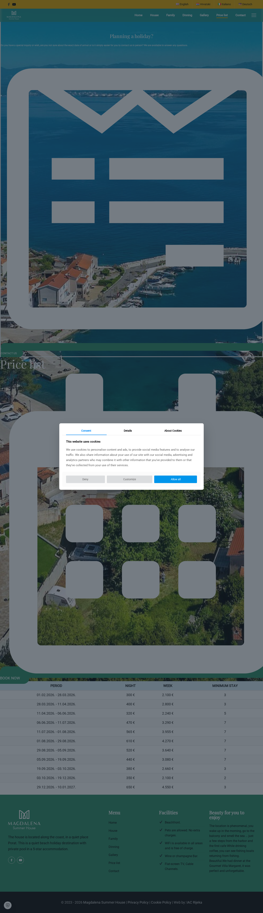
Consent (86, 430)
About (173, 430)
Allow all (176, 479)
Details (128, 430)
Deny (85, 479)
